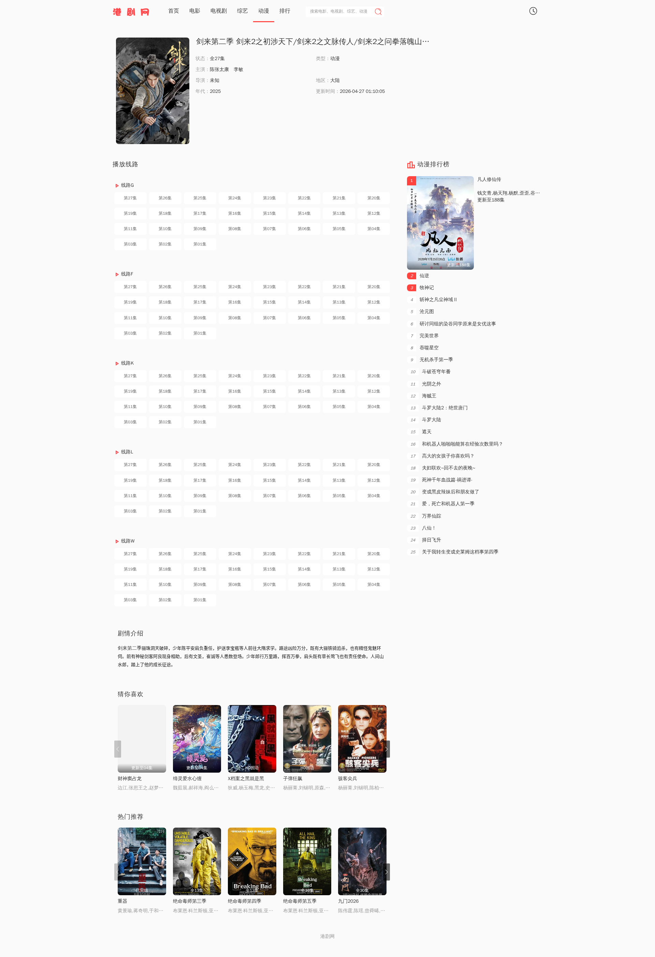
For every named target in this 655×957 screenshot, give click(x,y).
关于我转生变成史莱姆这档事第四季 (454, 552)
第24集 (234, 198)
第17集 (199, 213)
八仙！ (423, 528)
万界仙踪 (425, 516)
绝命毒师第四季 (244, 901)
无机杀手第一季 (431, 360)
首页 (173, 11)
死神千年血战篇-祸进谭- (441, 480)
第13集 (339, 213)
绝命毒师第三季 (189, 901)
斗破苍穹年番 (430, 372)
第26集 (165, 198)
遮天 (421, 432)
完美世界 (424, 336)
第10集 (165, 228)
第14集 (304, 213)
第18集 (165, 213)
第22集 (304, 198)
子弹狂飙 (292, 779)
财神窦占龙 (130, 779)
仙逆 (419, 276)
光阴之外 (425, 384)
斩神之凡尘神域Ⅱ (434, 299)
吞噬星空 (424, 348)
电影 (194, 11)
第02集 (165, 244)
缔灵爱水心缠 (187, 779)
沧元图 (422, 311)
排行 (284, 11)
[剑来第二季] (152, 91)
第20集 (373, 198)
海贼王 (423, 396)
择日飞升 (425, 540)
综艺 (242, 11)
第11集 (130, 228)
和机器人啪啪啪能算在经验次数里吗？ (456, 444)
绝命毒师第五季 (300, 901)
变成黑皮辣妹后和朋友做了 (444, 492)
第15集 (269, 213)
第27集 (130, 198)
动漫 (263, 11)
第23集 (269, 198)
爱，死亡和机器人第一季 (442, 504)
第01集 (199, 244)
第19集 (130, 213)
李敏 (238, 69)
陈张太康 (219, 69)
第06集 (304, 228)
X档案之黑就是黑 (246, 779)
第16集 (234, 213)
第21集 (339, 198)
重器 (122, 901)
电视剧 (218, 11)
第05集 (339, 228)
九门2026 (348, 901)
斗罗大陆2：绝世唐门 (439, 408)
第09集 (199, 228)
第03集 (130, 244)
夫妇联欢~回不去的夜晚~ (442, 468)
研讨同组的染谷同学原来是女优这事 (453, 324)
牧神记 (422, 288)
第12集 (373, 213)
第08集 (234, 228)
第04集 (373, 228)
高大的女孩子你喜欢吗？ (442, 456)
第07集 (269, 228)
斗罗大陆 (425, 420)
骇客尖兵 (347, 779)
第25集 (199, 198)
